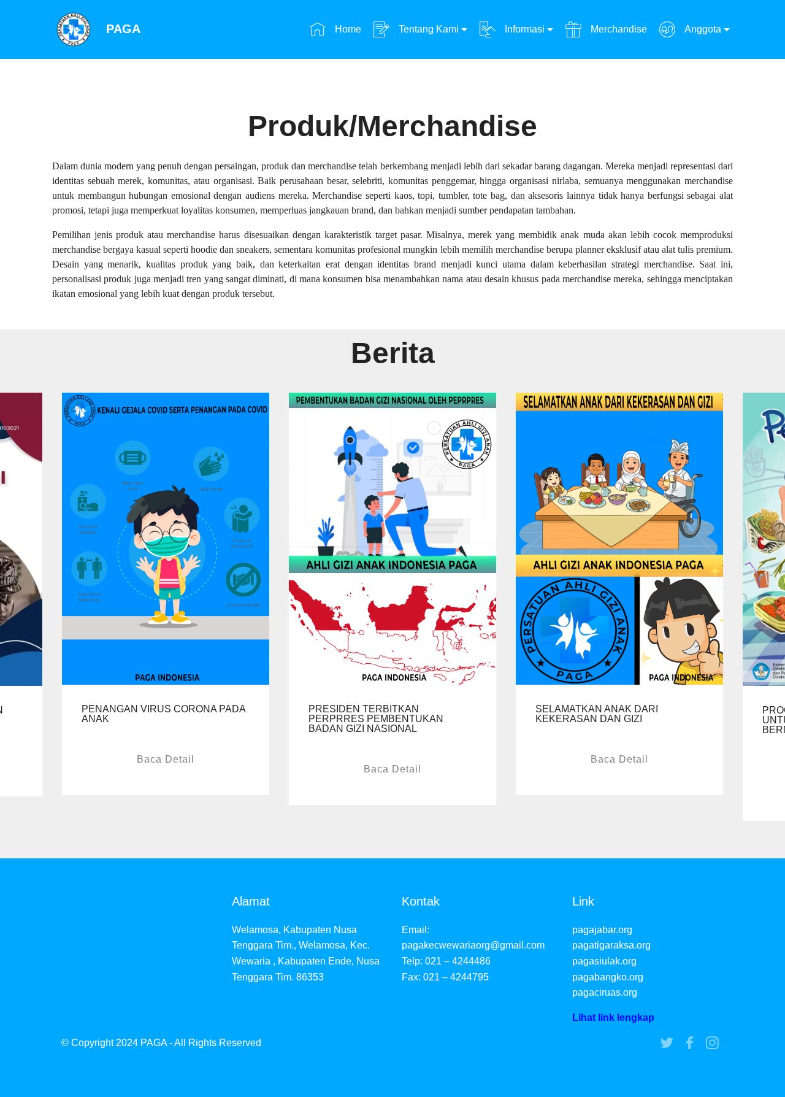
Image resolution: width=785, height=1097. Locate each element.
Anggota (701, 29)
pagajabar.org (602, 930)
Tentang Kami (427, 29)
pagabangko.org (607, 977)
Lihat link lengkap (613, 1017)
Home (346, 29)
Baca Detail (165, 759)
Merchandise (617, 29)
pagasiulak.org (604, 961)
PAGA (123, 29)
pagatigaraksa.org (611, 945)
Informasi (523, 29)
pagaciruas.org (604, 992)
